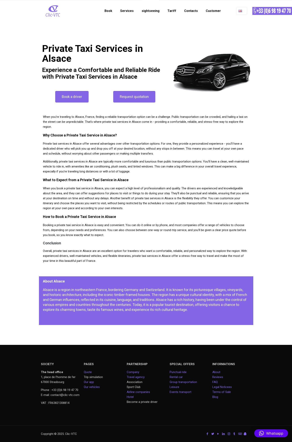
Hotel (130, 397)
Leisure (174, 387)
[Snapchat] (245, 434)
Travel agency (136, 377)
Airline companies (138, 392)
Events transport (181, 392)
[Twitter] (213, 434)
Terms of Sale (221, 392)
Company (133, 372)
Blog (215, 397)
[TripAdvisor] (240, 434)
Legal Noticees (222, 387)
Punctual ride (178, 372)
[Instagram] (229, 434)
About (216, 372)
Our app (89, 382)
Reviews (217, 377)
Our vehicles (92, 387)
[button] (271, 433)
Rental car (176, 377)
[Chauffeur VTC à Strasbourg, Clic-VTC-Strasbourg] (53, 11)
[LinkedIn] (223, 434)
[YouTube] (218, 434)
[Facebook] (207, 434)
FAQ (215, 382)
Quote (88, 372)
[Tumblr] (234, 434)
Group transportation (183, 382)
